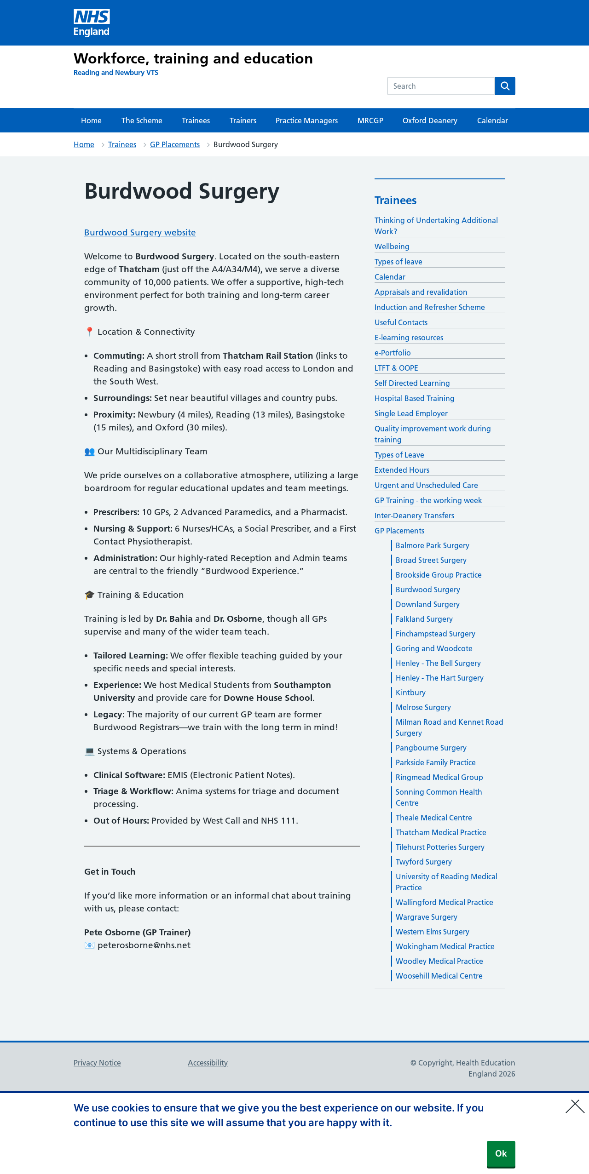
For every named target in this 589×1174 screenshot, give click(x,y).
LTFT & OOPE (396, 367)
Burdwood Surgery (428, 589)
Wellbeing (392, 246)
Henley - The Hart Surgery (440, 677)
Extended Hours (402, 470)
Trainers (243, 120)
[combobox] (441, 86)
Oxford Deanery (430, 120)
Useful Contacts (401, 322)
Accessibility (208, 1062)
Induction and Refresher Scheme (430, 307)
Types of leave (398, 261)
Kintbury (411, 692)
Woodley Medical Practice (439, 961)
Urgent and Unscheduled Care (426, 485)
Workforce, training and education (193, 58)
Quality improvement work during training (433, 434)
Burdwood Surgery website (140, 232)
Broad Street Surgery (431, 560)
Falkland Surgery (424, 619)
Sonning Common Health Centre (439, 797)
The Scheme (141, 120)
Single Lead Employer (411, 413)
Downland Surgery (428, 604)
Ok (501, 1153)
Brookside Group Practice (439, 574)
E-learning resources (409, 337)
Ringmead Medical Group (439, 777)
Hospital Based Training (415, 398)
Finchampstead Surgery (435, 633)
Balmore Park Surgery (432, 545)
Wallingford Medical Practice (444, 902)
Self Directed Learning (412, 383)
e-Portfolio (393, 352)
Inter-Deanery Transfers (414, 515)
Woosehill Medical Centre (439, 975)
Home (91, 120)
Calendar (492, 120)
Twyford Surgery (424, 861)
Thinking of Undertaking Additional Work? (436, 226)
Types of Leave (399, 454)
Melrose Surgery (423, 707)
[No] (577, 1100)
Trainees (196, 120)
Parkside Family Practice (436, 762)
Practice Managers (307, 120)
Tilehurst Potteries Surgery (440, 847)
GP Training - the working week (428, 500)
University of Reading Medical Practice (446, 882)
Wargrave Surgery (426, 917)
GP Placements (175, 144)
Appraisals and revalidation (421, 292)
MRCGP (370, 120)
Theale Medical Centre (434, 817)
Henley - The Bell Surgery (438, 663)
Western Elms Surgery (432, 931)
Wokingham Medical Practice (445, 946)
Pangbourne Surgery (431, 747)
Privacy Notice (97, 1062)
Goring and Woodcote (434, 648)
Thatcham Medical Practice (441, 832)
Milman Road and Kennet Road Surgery (449, 727)
